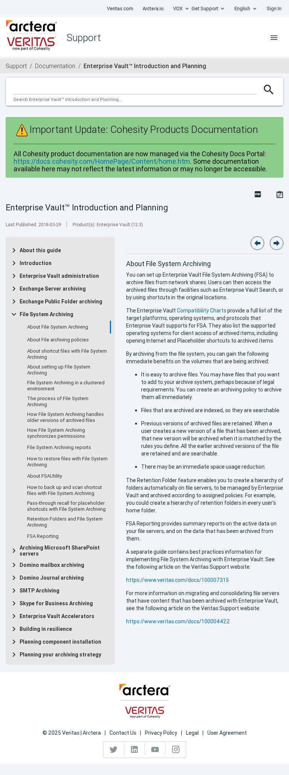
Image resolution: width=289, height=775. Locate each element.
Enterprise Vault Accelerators (57, 616)
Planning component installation (60, 642)
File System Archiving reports (59, 448)
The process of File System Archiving (57, 402)
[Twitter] (113, 749)
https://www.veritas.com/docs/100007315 (177, 580)
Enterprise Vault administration (59, 276)
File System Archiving (46, 314)
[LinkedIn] (134, 749)
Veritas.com (120, 8)
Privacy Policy (161, 732)
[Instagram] (176, 749)
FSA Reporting (43, 536)
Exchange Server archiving (53, 289)
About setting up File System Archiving (58, 370)
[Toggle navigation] (274, 38)
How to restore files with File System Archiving (67, 462)
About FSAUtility (44, 476)
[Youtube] (155, 749)
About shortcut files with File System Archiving (67, 354)
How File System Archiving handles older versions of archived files (65, 417)
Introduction (36, 263)
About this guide (40, 250)
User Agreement (227, 732)
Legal (192, 732)
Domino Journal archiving (52, 578)
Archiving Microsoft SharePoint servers (60, 551)
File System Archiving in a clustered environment (66, 386)
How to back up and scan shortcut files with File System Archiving (64, 490)
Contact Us (123, 732)
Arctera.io (153, 8)
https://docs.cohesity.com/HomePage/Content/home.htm (102, 161)
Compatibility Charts (201, 310)
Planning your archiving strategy (60, 655)
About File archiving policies (58, 340)
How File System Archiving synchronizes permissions (56, 433)
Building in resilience (46, 629)
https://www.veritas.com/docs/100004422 (178, 621)
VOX (178, 8)
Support (16, 66)
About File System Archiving (57, 327)
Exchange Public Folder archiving (61, 301)
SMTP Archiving (39, 591)
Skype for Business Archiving (56, 603)
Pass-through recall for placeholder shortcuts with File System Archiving (66, 506)
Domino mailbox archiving (52, 565)
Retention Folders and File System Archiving (65, 522)
